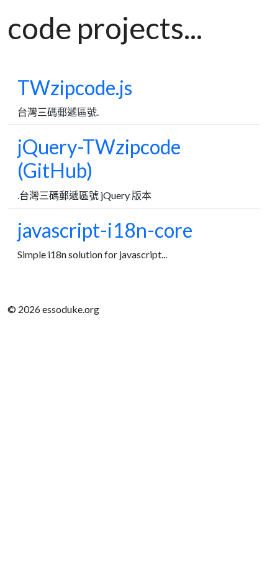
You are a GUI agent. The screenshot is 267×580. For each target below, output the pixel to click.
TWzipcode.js (74, 87)
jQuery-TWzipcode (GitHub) (99, 158)
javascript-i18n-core (104, 230)
